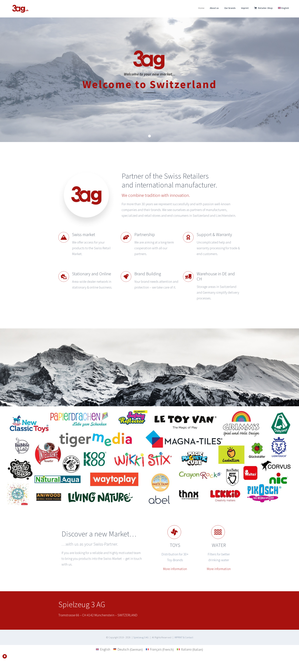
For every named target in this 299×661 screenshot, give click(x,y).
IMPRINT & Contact (184, 637)
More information (175, 569)
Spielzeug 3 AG (141, 637)
